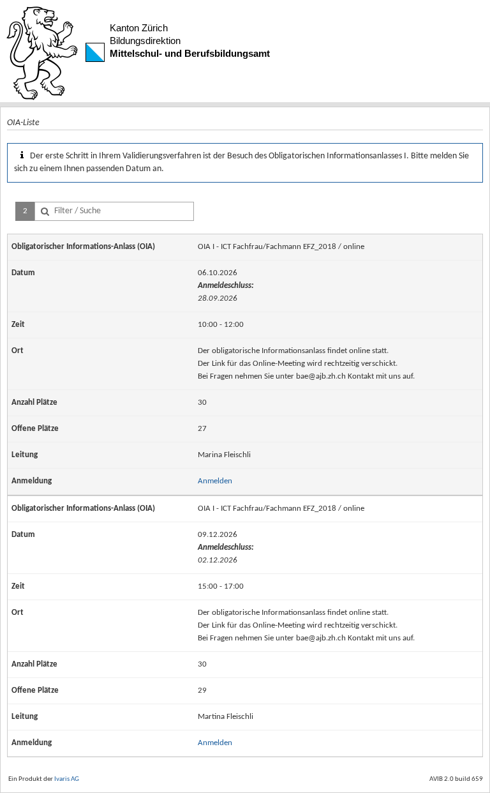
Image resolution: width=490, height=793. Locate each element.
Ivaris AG (66, 779)
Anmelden (215, 481)
